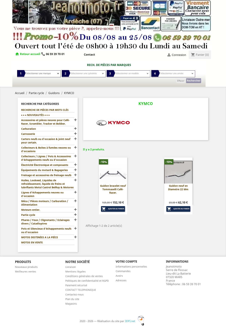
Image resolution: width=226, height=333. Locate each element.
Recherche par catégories (40, 104)
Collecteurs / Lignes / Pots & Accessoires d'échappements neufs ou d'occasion (46, 158)
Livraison (70, 267)
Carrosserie (28, 134)
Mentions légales (75, 271)
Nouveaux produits (26, 267)
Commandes (123, 271)
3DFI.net (130, 321)
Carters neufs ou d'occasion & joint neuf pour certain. (45, 140)
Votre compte (126, 261)
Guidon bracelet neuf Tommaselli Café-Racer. (113, 189)
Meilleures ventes (25, 271)
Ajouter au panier (113, 209)
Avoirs (119, 275)
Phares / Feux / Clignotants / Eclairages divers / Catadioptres (45, 221)
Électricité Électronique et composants (44, 165)
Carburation (28, 128)
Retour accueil (30, 54)
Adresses (121, 280)
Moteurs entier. (30, 209)
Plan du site (72, 299)
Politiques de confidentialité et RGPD (87, 280)
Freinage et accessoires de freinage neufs (46, 175)
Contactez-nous (74, 294)
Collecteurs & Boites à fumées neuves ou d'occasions (46, 149)
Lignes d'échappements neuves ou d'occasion (42, 194)
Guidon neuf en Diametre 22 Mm (178, 187)
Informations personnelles (131, 266)
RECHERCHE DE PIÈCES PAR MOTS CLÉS (45, 110)
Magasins (71, 303)
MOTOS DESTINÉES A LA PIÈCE (39, 237)
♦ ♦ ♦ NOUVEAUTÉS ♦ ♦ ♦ (35, 115)
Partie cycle (28, 215)
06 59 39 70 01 (53, 54)
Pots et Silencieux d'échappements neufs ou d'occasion (46, 230)
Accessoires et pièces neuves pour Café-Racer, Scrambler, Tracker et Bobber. (45, 121)
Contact (89, 54)
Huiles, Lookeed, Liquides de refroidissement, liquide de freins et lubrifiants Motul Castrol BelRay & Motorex (47, 184)
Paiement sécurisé (76, 285)
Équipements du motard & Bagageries (44, 170)
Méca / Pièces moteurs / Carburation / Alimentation (44, 202)
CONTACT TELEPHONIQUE (80, 290)
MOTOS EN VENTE (32, 242)
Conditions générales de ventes (84, 276)
